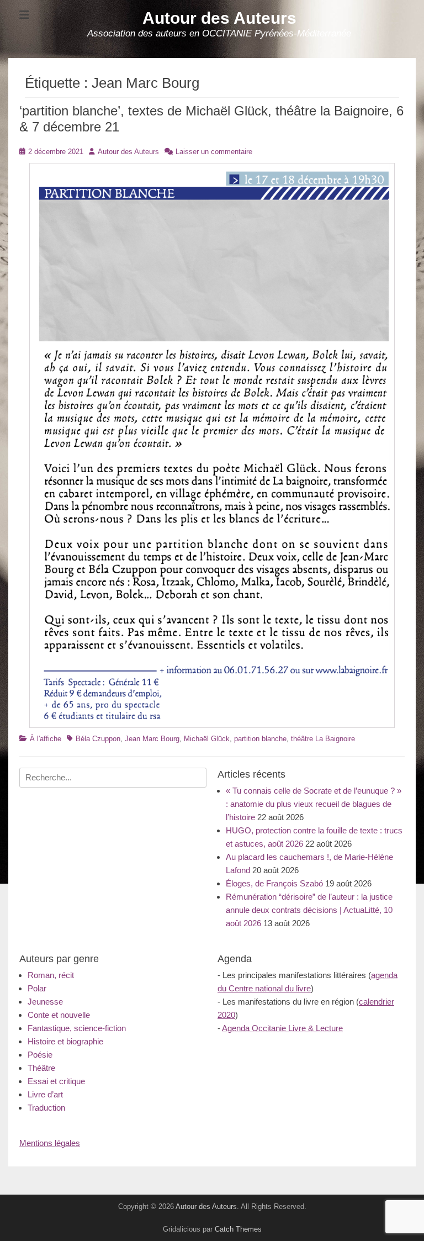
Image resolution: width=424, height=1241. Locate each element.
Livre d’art (45, 1094)
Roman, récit (51, 975)
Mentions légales (49, 1143)
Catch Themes (238, 1229)
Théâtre (41, 1068)
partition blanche (260, 739)
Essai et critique (56, 1081)
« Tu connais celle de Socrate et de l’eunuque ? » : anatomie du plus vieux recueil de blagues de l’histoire (313, 804)
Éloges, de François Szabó (274, 883)
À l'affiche (45, 739)
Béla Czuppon (98, 739)
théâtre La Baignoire (323, 739)
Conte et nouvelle (59, 1015)
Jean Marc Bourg (152, 739)
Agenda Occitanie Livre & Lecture (282, 1028)
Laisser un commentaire (214, 151)
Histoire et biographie (65, 1041)
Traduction (46, 1107)
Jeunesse (45, 1001)
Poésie (40, 1054)
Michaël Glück (207, 739)
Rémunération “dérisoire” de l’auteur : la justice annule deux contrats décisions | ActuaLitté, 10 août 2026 (309, 910)
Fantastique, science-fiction (77, 1028)
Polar (37, 988)
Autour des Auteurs (219, 18)
